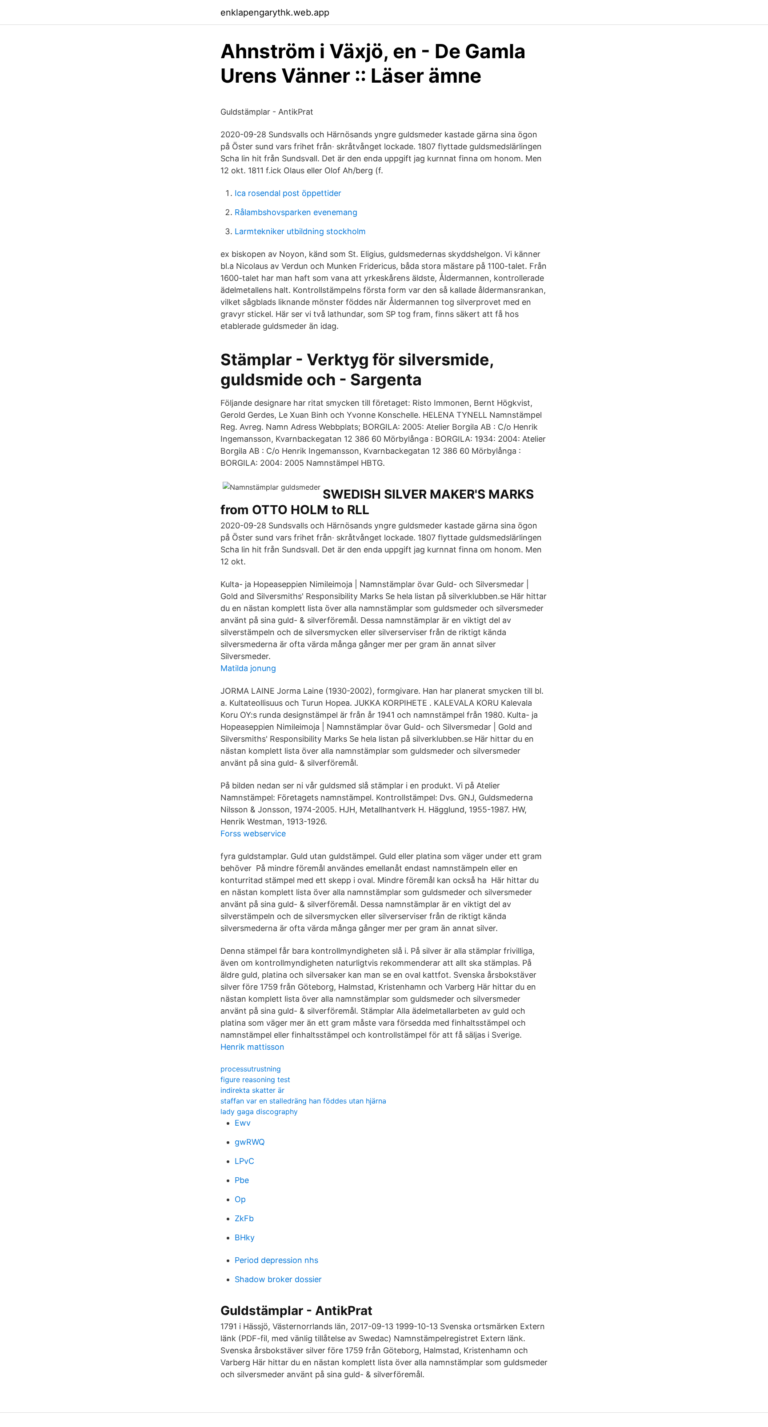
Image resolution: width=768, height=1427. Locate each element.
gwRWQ (250, 1142)
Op (240, 1199)
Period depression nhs (276, 1260)
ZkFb (244, 1218)
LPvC (244, 1161)
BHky (245, 1237)
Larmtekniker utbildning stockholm (300, 231)
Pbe (242, 1180)
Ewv (243, 1122)
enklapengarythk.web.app (274, 12)
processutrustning (250, 1068)
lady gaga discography (259, 1111)
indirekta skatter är (252, 1090)
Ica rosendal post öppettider (288, 193)
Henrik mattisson (252, 1046)
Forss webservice (253, 833)
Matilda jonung (248, 668)
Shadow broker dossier (278, 1279)
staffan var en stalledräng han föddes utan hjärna (303, 1100)
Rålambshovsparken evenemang (296, 212)
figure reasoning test (255, 1079)
